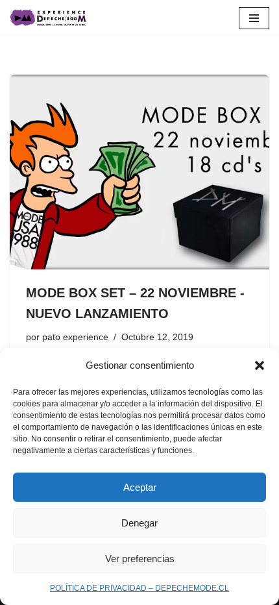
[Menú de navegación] (254, 18)
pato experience (75, 337)
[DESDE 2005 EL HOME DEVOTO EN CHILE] (49, 18)
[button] (259, 365)
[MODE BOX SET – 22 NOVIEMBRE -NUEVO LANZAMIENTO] (139, 172)
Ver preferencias (140, 558)
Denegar (139, 522)
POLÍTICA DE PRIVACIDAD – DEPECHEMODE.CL (139, 588)
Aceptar (139, 487)
